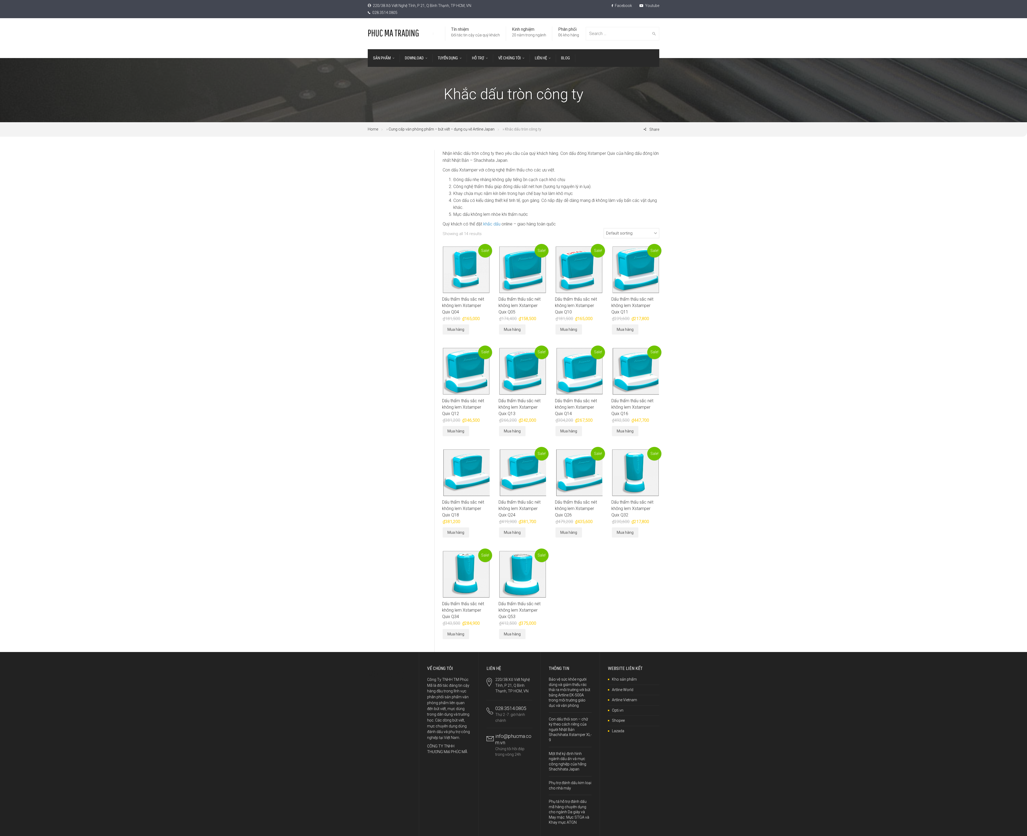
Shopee (618, 720)
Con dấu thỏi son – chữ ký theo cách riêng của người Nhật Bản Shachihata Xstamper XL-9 (570, 729)
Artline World (622, 690)
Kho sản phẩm (624, 679)
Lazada (618, 731)
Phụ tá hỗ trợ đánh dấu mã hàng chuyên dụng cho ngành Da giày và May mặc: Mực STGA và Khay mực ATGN (569, 812)
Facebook (623, 5)
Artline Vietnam (624, 700)
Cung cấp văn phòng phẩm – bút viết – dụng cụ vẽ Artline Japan (442, 129)
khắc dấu (491, 224)
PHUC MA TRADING (393, 32)
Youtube (651, 5)
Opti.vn (617, 710)
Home (373, 129)
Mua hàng (455, 329)
